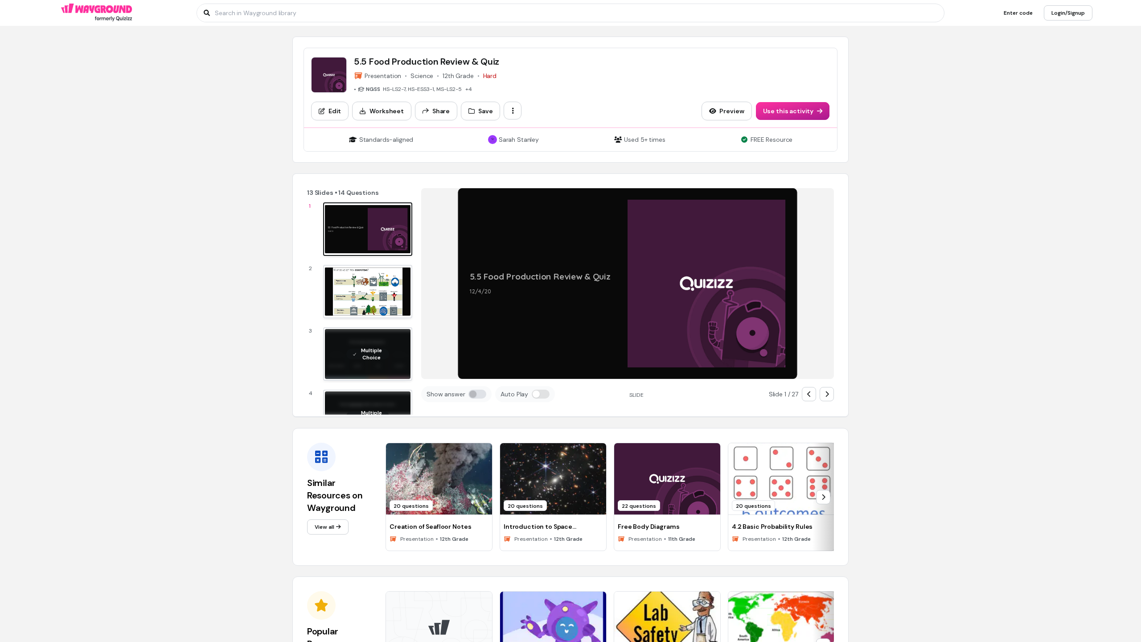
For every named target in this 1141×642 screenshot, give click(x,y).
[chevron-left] (809, 394)
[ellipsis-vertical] (512, 110)
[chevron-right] (827, 394)
